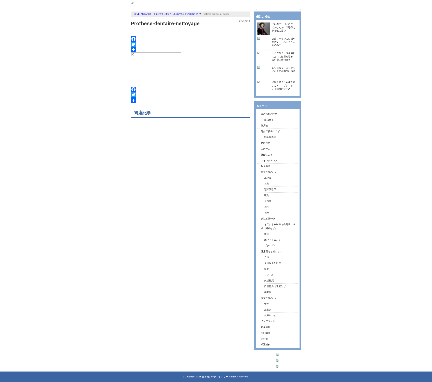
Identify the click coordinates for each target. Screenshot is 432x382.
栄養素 (267, 309)
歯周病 (264, 125)
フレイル (269, 274)
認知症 (267, 292)
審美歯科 (265, 327)
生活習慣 (265, 166)
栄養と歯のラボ (269, 298)
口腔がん (265, 148)
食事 (266, 303)
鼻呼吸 (267, 178)
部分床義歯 (270, 137)
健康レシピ (270, 315)
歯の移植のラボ (269, 113)
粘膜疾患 (265, 143)
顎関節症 (265, 332)
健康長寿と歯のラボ (271, 251)
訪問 (266, 269)
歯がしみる (267, 154)
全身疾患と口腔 (272, 263)
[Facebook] (190, 39)
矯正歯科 (265, 344)
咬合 (266, 195)
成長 (266, 207)
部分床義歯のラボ (270, 131)
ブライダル (270, 245)
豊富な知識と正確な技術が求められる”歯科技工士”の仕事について (171, 14)
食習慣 (267, 201)
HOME (136, 14)
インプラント (268, 321)
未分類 (264, 338)
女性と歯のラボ (269, 218)
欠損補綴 (269, 280)
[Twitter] (190, 44)
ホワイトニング (272, 239)
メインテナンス (269, 160)
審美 (266, 234)
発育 (266, 183)
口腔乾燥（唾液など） (276, 286)
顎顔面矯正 (270, 189)
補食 (266, 212)
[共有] (190, 49)
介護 (266, 257)
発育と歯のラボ (269, 172)
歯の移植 (269, 119)
